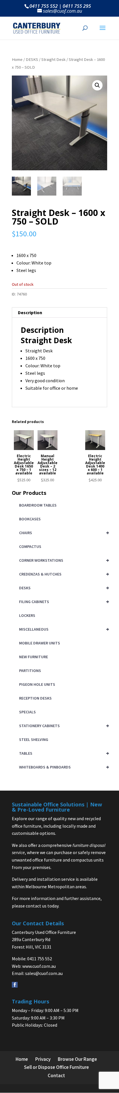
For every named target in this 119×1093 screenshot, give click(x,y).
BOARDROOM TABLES (38, 505)
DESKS (32, 59)
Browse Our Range (77, 1059)
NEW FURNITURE (33, 656)
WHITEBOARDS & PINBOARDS (63, 766)
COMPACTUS (30, 546)
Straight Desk (53, 59)
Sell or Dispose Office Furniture (56, 1067)
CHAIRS (63, 532)
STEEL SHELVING (33, 739)
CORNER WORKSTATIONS (63, 560)
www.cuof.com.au (39, 966)
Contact (56, 1075)
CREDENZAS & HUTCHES (63, 574)
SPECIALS (27, 711)
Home (17, 59)
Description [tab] (30, 312)
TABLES (63, 753)
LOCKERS (27, 615)
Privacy (43, 1059)
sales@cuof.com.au (44, 973)
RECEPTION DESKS (35, 698)
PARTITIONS (30, 670)
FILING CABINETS (63, 601)
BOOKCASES (30, 519)
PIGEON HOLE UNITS (37, 684)
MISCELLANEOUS (63, 629)
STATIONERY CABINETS (63, 725)
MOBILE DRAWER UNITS (39, 643)
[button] (97, 85)
